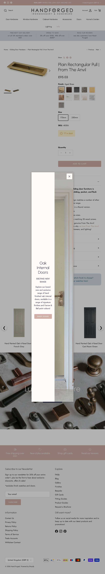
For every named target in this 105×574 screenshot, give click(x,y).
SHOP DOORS (43, 316)
